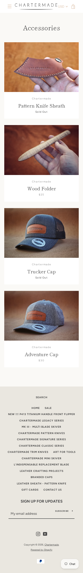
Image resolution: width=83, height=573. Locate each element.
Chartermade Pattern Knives (41, 433)
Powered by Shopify (41, 549)
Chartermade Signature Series (41, 439)
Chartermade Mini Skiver (42, 458)
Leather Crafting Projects (41, 470)
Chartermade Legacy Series (41, 420)
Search (41, 397)
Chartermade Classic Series (41, 445)
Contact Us (52, 489)
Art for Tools (64, 452)
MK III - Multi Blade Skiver (41, 426)
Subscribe (62, 511)
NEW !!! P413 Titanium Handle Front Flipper (41, 414)
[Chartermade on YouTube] (45, 534)
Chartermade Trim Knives (28, 452)
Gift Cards (30, 489)
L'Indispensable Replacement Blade (41, 464)
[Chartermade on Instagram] (38, 534)
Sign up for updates (42, 501)
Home (35, 408)
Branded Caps (42, 477)
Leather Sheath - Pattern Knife (41, 483)
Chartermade (51, 544)
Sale (48, 408)
